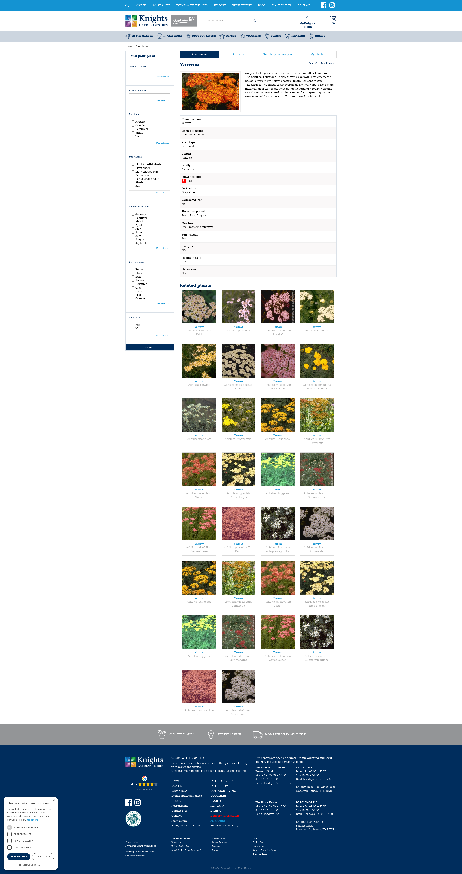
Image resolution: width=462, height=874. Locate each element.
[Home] (127, 5)
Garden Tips (179, 810)
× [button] (53, 800)
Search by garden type (277, 54)
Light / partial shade (148, 164)
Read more (32, 819)
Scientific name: (138, 66)
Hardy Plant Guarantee (186, 825)
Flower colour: (137, 262)
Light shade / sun (146, 171)
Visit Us (176, 786)
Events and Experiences (186, 795)
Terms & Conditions (140, 846)
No (137, 328)
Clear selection (162, 77)
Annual (140, 121)
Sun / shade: (136, 157)
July (138, 236)
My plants (317, 54)
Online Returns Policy (135, 855)
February (141, 218)
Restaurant (176, 842)
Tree (138, 136)
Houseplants (258, 846)
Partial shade (143, 175)
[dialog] (31, 833)
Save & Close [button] (19, 856)
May (138, 228)
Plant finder (199, 54)
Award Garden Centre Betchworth (186, 850)
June (138, 232)
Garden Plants (259, 842)
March (139, 221)
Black (138, 273)
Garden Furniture (220, 842)
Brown (139, 280)
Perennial (141, 129)
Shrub (139, 132)
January (140, 214)
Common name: (138, 90)
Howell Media (244, 868)
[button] (30, 865)
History (176, 800)
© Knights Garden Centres (223, 868)
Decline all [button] (43, 856)
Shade (139, 182)
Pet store (216, 850)
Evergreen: (135, 317)
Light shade (143, 168)
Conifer (140, 125)
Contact (176, 815)
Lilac (138, 295)
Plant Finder (179, 820)
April (138, 225)
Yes (137, 325)
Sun (138, 186)
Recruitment (179, 805)
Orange (140, 298)
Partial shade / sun (147, 179)
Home (175, 781)
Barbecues (216, 846)
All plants (239, 54)
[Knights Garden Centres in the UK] (161, 20)
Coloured (141, 284)
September (142, 243)
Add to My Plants (323, 63)
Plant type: (135, 114)
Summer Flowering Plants (264, 850)
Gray (138, 287)
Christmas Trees (260, 854)
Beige (139, 269)
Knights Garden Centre (181, 846)
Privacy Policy (132, 842)
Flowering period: (139, 207)
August (140, 239)
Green (139, 291)
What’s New (179, 791)
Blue (138, 276)
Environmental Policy (224, 825)
